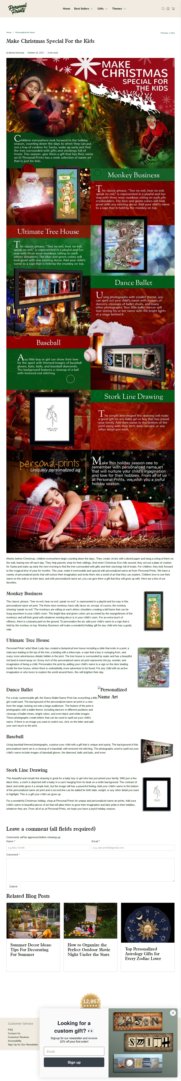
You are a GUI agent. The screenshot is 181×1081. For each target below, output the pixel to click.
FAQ (10, 1029)
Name (10, 841)
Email (96, 841)
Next (173, 33)
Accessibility (14, 1040)
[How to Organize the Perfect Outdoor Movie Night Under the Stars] (90, 921)
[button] (173, 8)
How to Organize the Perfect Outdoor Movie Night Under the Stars (89, 949)
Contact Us (14, 1033)
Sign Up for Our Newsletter (23, 1044)
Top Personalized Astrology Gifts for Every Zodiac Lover (143, 953)
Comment (13, 854)
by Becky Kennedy (15, 53)
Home (66, 8)
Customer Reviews (18, 1037)
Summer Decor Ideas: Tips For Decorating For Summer (30, 949)
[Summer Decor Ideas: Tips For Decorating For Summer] (33, 921)
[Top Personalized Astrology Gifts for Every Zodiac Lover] (147, 923)
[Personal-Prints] (17, 9)
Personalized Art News (25, 32)
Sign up (74, 1062)
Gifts (101, 8)
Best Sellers (81, 8)
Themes (117, 8)
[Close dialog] (173, 1013)
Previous (164, 33)
